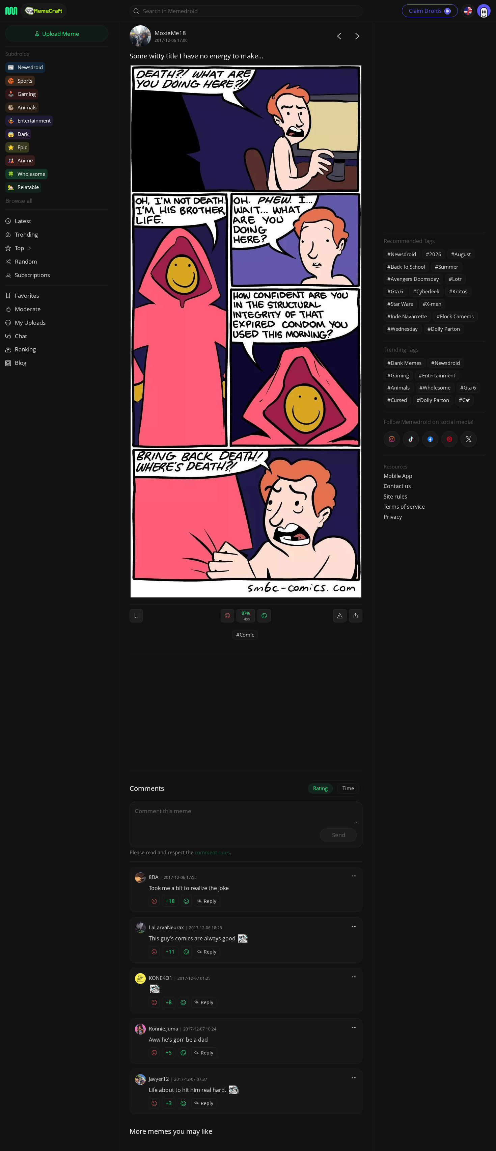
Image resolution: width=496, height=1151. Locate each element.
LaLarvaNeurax (166, 927)
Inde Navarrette (409, 316)
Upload (60, 33)
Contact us (397, 486)
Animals (22, 107)
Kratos (459, 291)
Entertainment (29, 120)
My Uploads (30, 322)
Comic (247, 634)
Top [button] (20, 248)
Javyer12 (158, 1078)
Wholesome (26, 173)
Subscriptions (32, 275)
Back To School (408, 266)
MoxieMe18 (170, 33)
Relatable (23, 187)
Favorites (27, 295)
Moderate (28, 309)
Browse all (18, 201)
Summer (448, 266)
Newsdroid (25, 67)
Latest (23, 221)
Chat (21, 336)
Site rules (395, 496)
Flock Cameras (457, 316)
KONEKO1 (160, 977)
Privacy (393, 516)
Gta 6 (397, 291)
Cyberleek (427, 291)
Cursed (399, 400)
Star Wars (402, 303)
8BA (153, 877)
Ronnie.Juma (163, 1028)
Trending (26, 234)
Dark (18, 134)
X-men (433, 303)
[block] (355, 615)
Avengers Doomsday (415, 278)
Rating (320, 788)
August (462, 254)
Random (26, 261)
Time (348, 788)
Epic (17, 147)
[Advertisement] (434, 126)
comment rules (212, 852)
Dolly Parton (445, 328)
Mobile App (398, 476)
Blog (20, 363)
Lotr (457, 278)
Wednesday (404, 328)
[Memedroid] (11, 11)
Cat (466, 400)
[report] (340, 615)
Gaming (22, 93)
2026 (435, 254)
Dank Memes (406, 362)
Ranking (25, 349)
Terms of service (404, 506)
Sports (20, 80)
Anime (20, 160)
